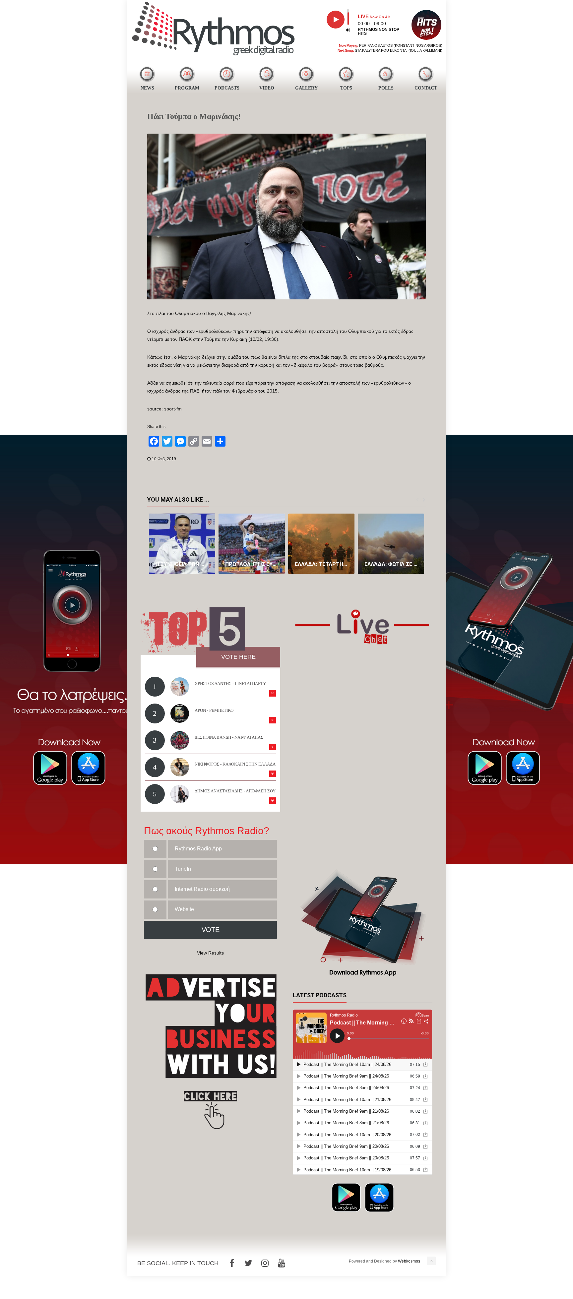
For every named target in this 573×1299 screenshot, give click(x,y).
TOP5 (346, 88)
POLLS (386, 88)
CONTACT (425, 88)
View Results (210, 953)
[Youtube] (281, 1263)
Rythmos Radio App (198, 848)
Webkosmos (409, 1261)
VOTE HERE (238, 656)
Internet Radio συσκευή (202, 889)
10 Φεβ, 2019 (164, 459)
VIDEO (266, 88)
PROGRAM (187, 88)
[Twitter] (248, 1263)
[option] (182, 544)
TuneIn (183, 869)
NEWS (147, 88)
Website (184, 909)
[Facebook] (231, 1263)
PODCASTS (227, 88)
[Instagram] (265, 1263)
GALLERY (306, 88)
